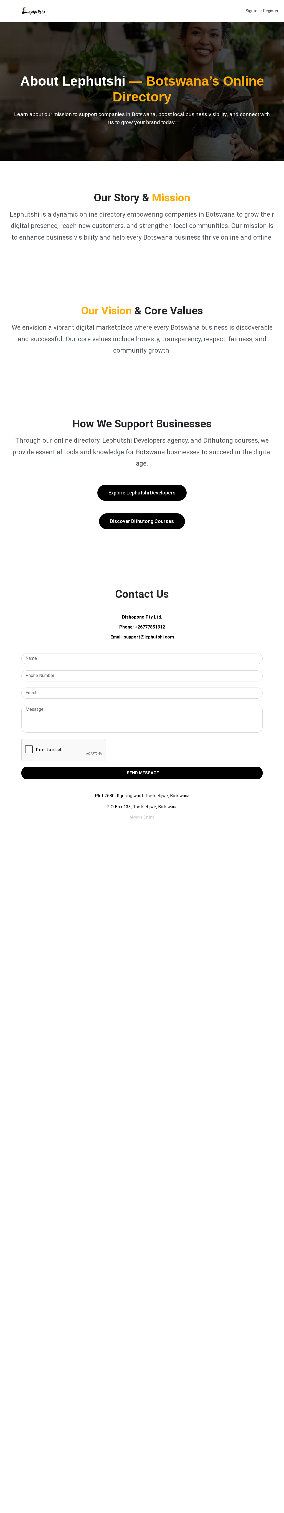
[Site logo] (34, 11)
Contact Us (142, 594)
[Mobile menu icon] (9, 11)
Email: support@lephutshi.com (142, 637)
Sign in (251, 11)
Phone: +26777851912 (142, 627)
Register (270, 11)
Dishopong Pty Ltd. (142, 617)
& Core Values (142, 310)
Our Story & (142, 197)
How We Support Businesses (142, 423)
